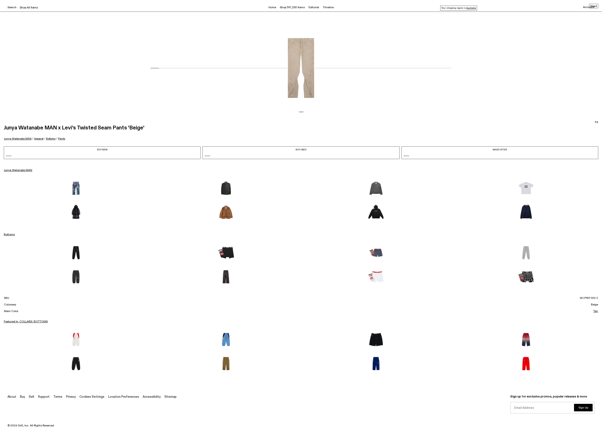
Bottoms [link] (9, 234)
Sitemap (170, 396)
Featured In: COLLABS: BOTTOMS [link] (26, 321)
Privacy (71, 396)
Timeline (328, 7)
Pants (61, 138)
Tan (595, 311)
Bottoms (50, 138)
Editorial (314, 7)
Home (272, 7)
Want (593, 6)
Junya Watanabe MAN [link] (18, 170)
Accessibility (152, 396)
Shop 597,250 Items (292, 7)
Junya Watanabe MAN (18, 138)
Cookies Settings (91, 396)
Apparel (39, 138)
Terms (57, 396)
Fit (596, 122)
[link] (76, 188)
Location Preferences (123, 396)
